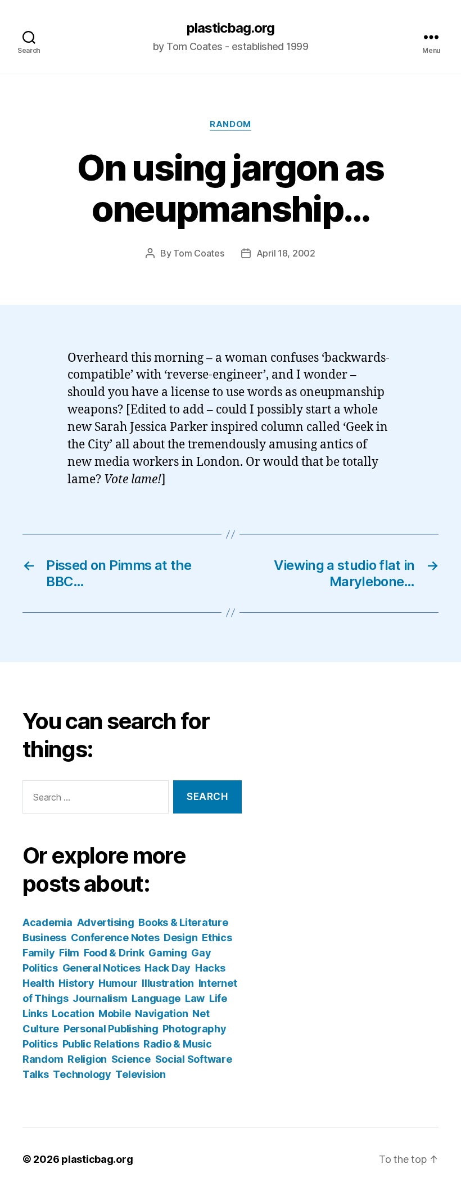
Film (69, 953)
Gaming (167, 953)
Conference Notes (115, 937)
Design (180, 937)
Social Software (193, 1059)
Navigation (161, 1013)
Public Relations (100, 1044)
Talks (35, 1074)
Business (44, 937)
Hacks (210, 968)
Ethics (217, 937)
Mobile (114, 1013)
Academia (47, 922)
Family (38, 953)
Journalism (100, 998)
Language (156, 998)
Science (131, 1059)
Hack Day (167, 968)
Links (35, 1013)
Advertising (105, 922)
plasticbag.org (230, 28)
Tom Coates (198, 253)
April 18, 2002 (285, 253)
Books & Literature (183, 922)
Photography (194, 1029)
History (76, 983)
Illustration (168, 983)
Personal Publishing (111, 1029)
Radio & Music (177, 1044)
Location (73, 1013)
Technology (82, 1074)
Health (38, 983)
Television (140, 1074)
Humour (117, 983)
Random (230, 124)
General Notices (101, 968)
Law (195, 998)
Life (218, 998)
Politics (40, 1044)
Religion (87, 1059)
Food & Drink (114, 953)
